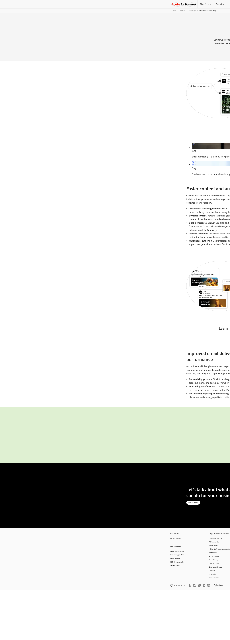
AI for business (175, 566)
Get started (193, 502)
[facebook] (190, 585)
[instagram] (194, 585)
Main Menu (204, 4)
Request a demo (175, 538)
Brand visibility (175, 558)
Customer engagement (177, 551)
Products (182, 11)
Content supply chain (177, 555)
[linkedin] (204, 585)
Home (174, 11)
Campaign (220, 4)
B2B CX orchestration (177, 562)
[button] (177, 585)
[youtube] (208, 585)
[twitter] (199, 585)
